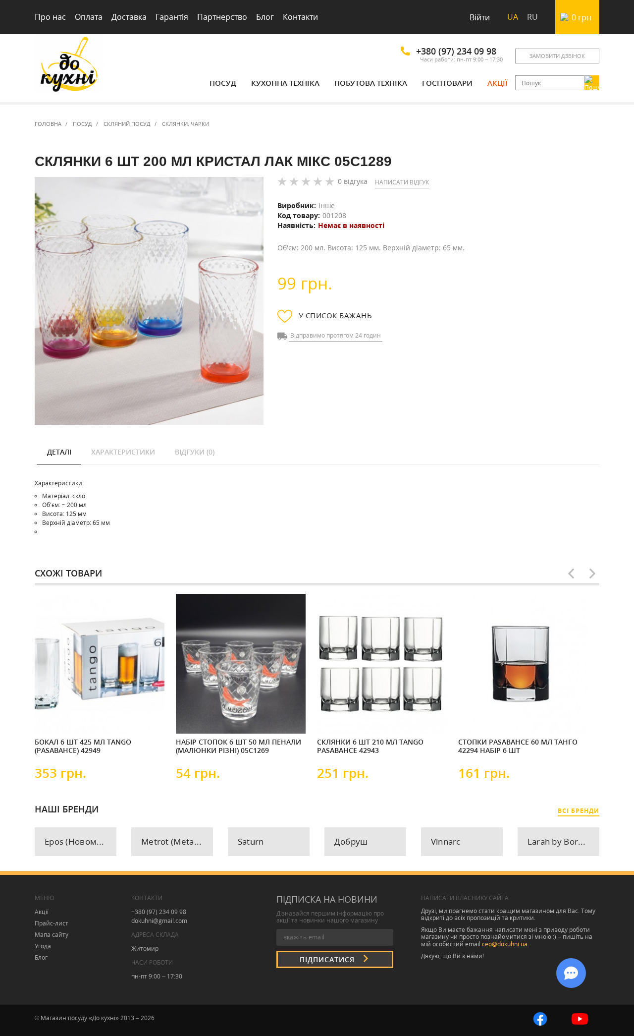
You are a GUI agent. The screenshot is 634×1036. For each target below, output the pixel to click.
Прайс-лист (51, 923)
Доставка (129, 16)
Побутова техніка (370, 83)
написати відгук (402, 182)
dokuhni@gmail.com (159, 920)
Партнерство (222, 16)
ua (512, 16)
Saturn (251, 841)
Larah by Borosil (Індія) (563, 841)
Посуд (223, 83)
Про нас (50, 16)
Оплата (89, 16)
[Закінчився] (205, 718)
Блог (265, 16)
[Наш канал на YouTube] (580, 1018)
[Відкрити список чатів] (571, 973)
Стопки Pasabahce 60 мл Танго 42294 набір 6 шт (518, 746)
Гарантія (172, 16)
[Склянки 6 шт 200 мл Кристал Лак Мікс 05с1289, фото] (149, 301)
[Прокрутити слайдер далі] (592, 573)
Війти (480, 17)
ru (532, 16)
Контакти (300, 16)
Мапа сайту (51, 934)
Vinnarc (446, 841)
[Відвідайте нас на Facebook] (540, 1018)
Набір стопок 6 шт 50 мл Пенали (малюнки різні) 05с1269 (238, 746)
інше (326, 205)
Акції (497, 83)
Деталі (59, 452)
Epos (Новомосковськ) (80, 841)
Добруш (351, 841)
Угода (43, 946)
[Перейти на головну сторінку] (69, 65)
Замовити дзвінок (557, 55)
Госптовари (447, 83)
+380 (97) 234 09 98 (456, 51)
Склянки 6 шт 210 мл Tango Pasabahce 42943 (370, 746)
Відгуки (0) (194, 452)
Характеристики (123, 452)
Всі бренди (578, 810)
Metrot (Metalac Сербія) (177, 841)
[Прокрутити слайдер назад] (571, 573)
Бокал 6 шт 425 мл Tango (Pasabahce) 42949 (83, 746)
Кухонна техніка (285, 83)
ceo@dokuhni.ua (505, 944)
